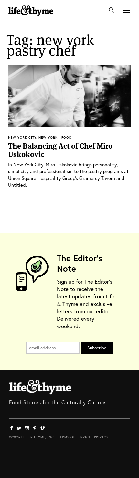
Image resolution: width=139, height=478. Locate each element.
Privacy (101, 437)
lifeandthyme (30, 17)
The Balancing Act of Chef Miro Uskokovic (60, 150)
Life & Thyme (40, 387)
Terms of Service (74, 437)
